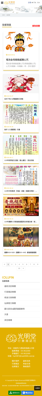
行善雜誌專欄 (10, 292)
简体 (38, 2)
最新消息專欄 (10, 286)
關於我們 (15, 361)
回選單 (37, 388)
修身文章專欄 (10, 298)
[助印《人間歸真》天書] (21, 114)
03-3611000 (25, 351)
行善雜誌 (15, 364)
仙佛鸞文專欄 (10, 303)
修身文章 (26, 364)
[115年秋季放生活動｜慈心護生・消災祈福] (21, 145)
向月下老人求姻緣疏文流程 (13, 99)
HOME (3, 15)
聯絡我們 (26, 366)
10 (19, 268)
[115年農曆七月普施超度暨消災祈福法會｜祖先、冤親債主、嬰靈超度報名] (21, 206)
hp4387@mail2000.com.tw (23, 356)
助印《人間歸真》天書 (12, 129)
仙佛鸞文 (15, 366)
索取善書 (36, 26)
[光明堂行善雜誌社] (9, 2)
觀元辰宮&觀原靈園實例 (14, 309)
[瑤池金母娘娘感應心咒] (21, 41)
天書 (6, 314)
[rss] (35, 2)
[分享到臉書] (33, 2)
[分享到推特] (32, 2)
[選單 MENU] (2, 2)
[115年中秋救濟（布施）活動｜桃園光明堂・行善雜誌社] (21, 175)
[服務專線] (27, 393)
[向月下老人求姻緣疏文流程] (21, 83)
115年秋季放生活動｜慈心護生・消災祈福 (19, 160)
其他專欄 (8, 320)
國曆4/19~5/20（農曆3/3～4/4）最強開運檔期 (20, 252)
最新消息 (26, 361)
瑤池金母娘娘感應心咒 (17, 60)
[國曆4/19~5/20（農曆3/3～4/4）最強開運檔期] (21, 237)
